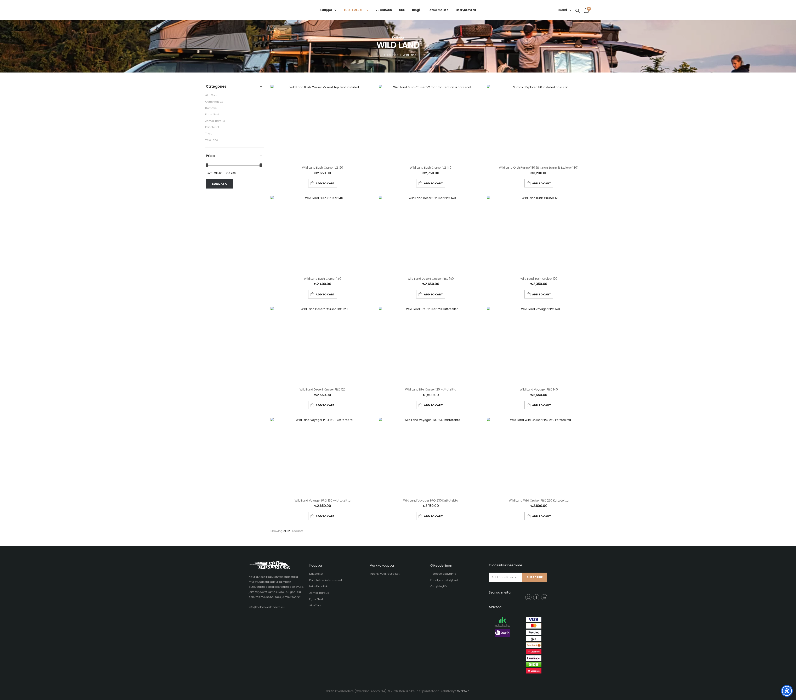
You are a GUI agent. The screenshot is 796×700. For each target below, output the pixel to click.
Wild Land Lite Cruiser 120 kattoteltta (430, 389)
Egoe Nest (212, 114)
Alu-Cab (211, 95)
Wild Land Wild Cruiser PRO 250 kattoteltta (539, 500)
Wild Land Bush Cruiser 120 (538, 279)
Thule (208, 133)
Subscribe (535, 577)
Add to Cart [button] (325, 183)
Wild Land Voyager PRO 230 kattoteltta (430, 500)
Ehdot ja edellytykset (444, 580)
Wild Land (211, 140)
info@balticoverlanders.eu (267, 607)
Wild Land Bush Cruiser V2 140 (430, 168)
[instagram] (528, 597)
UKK (402, 10)
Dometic (211, 108)
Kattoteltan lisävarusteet (325, 580)
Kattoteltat (212, 127)
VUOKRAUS (383, 10)
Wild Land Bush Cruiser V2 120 (322, 168)
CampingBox (214, 102)
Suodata (219, 184)
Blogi (416, 10)
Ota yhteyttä (466, 10)
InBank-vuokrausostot (384, 574)
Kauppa (326, 10)
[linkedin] (544, 597)
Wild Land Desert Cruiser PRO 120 (323, 389)
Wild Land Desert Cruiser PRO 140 (431, 279)
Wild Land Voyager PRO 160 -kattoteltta (323, 500)
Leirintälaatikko (319, 586)
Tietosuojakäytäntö (443, 574)
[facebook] (536, 597)
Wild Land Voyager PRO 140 (539, 389)
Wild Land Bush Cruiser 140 (322, 279)
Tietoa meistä (438, 10)
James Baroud (215, 121)
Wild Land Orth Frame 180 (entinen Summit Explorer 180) (538, 168)
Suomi (562, 10)
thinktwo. (463, 691)
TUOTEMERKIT (353, 10)
